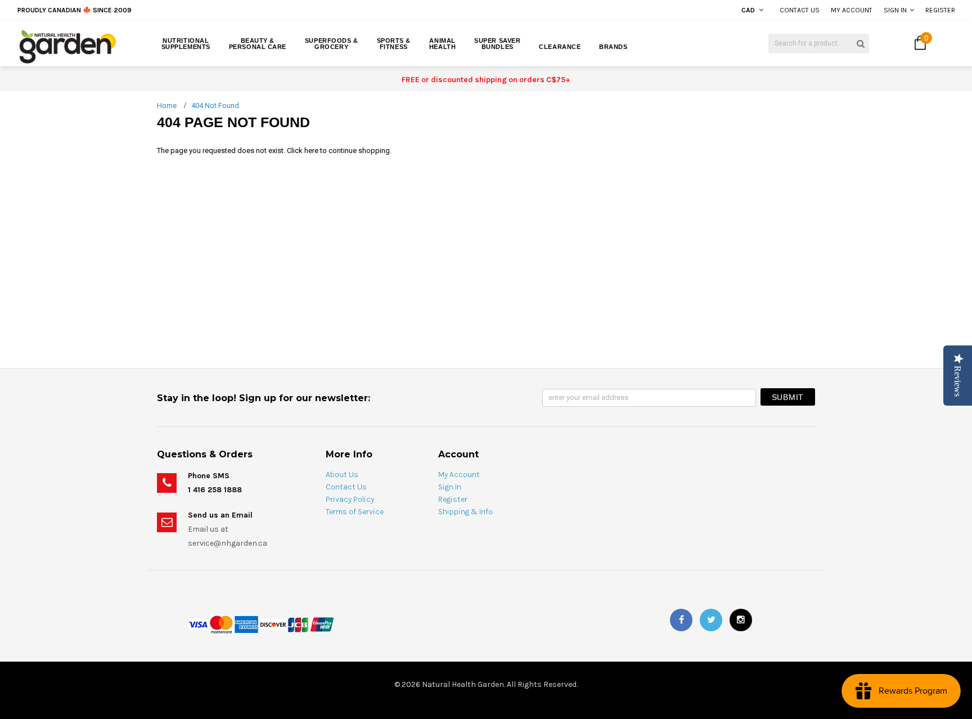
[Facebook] (681, 620)
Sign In (895, 10)
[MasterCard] (221, 623)
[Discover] (273, 623)
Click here (303, 150)
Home (167, 105)
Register (940, 10)
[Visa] (198, 623)
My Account (851, 10)
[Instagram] (741, 620)
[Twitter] (711, 620)
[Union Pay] (322, 623)
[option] (180, 10)
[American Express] (246, 623)
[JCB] (298, 623)
